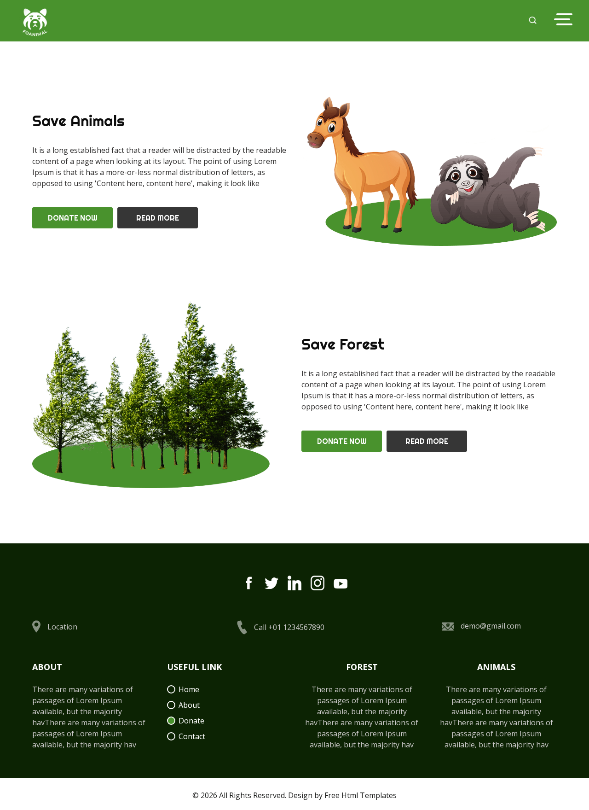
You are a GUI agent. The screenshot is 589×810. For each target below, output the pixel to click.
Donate (191, 721)
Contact (192, 736)
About (189, 705)
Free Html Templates (360, 795)
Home (189, 689)
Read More (157, 217)
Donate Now (73, 217)
